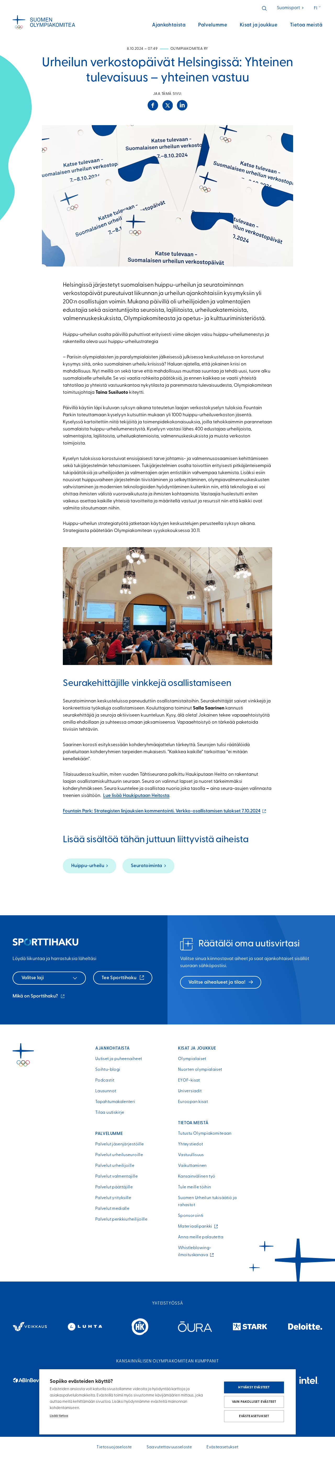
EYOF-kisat (189, 1080)
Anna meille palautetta (200, 1237)
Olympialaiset (192, 1059)
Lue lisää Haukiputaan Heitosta (136, 796)
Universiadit (190, 1091)
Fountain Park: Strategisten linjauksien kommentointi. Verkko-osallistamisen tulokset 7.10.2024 (165, 811)
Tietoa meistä (306, 25)
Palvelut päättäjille (114, 1187)
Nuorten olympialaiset (200, 1070)
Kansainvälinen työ (196, 1176)
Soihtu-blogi (107, 1070)
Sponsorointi (190, 1216)
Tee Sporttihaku (120, 978)
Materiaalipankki (196, 1226)
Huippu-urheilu (87, 866)
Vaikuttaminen (192, 1166)
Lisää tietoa (59, 1416)
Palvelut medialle (112, 1209)
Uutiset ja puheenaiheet (118, 1059)
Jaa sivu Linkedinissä (182, 105)
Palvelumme (212, 25)
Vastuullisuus (191, 1155)
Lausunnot (105, 1091)
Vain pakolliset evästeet (254, 1402)
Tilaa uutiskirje (109, 1113)
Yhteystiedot (190, 1144)
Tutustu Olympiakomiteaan (205, 1134)
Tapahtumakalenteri (115, 1102)
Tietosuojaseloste (114, 1447)
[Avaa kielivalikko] (317, 8)
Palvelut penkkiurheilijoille (121, 1219)
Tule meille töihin (194, 1187)
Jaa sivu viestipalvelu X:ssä (167, 105)
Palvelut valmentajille (116, 1176)
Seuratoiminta (146, 866)
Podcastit (104, 1080)
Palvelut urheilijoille (114, 1166)
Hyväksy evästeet (254, 1387)
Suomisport (290, 8)
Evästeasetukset (254, 1416)
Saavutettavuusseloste (169, 1447)
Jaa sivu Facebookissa (153, 105)
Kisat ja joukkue (258, 25)
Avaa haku (264, 8)
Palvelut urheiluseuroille (119, 1155)
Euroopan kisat (193, 1102)
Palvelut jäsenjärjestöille (119, 1144)
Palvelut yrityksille (113, 1198)
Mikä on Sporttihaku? (39, 997)
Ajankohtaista (169, 25)
